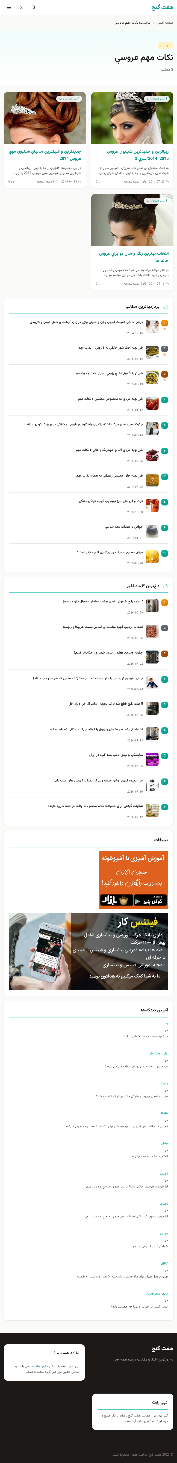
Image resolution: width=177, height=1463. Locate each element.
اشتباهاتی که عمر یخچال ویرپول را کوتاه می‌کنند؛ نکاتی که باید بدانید (96, 729)
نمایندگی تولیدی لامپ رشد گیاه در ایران (116, 755)
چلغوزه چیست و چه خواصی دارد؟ (145, 1036)
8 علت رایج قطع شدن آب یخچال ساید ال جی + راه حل (106, 704)
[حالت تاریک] (21, 7)
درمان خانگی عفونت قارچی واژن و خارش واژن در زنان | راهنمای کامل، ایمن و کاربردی (86, 322)
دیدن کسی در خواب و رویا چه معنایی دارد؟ (139, 1307)
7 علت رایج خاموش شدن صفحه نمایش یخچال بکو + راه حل (102, 601)
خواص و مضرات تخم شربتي (124, 527)
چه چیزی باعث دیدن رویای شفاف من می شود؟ (136, 1066)
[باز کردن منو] (9, 7)
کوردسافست (37, 1366)
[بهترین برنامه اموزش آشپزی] (88, 880)
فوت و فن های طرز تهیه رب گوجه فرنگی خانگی (111, 501)
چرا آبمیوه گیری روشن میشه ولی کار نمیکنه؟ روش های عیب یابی (98, 780)
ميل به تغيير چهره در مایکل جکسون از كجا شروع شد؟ (132, 1096)
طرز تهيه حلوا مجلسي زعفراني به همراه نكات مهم (109, 476)
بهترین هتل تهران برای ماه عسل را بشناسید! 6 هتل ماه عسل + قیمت (122, 1276)
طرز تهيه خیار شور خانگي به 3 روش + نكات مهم (110, 348)
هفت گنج (162, 1348)
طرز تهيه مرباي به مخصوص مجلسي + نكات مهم (110, 399)
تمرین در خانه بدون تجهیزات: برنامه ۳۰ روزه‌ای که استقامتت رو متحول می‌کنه (117, 1126)
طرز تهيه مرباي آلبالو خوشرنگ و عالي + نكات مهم (109, 450)
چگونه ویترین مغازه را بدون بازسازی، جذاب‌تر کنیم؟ (108, 653)
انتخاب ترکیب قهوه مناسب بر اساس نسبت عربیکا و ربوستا (103, 627)
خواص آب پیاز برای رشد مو (150, 1246)
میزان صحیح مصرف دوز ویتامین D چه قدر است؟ (110, 552)
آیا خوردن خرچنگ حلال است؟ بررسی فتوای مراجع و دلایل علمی (126, 1186)
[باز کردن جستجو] (33, 7)
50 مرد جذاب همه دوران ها (149, 1156)
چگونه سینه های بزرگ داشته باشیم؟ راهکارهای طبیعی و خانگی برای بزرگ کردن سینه (85, 424)
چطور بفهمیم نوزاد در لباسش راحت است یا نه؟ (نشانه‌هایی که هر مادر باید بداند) (88, 678)
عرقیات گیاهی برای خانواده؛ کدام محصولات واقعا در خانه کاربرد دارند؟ (95, 806)
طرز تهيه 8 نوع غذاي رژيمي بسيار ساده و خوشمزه (109, 373)
